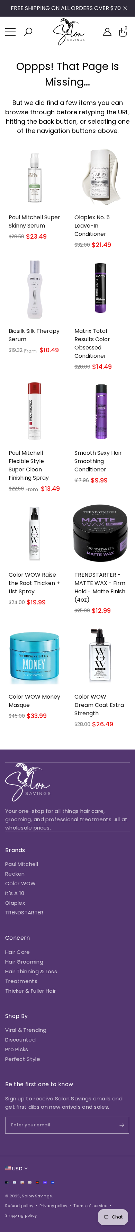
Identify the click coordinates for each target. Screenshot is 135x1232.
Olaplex (15, 902)
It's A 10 (15, 893)
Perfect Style (22, 1059)
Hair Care (17, 952)
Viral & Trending (26, 1030)
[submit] (116, 1125)
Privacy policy (53, 1205)
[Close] (125, 8)
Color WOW (20, 883)
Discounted (20, 1039)
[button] (28, 32)
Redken (15, 873)
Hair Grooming (24, 961)
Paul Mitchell (21, 864)
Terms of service (90, 1205)
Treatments (21, 981)
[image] (27, 782)
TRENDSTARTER (24, 912)
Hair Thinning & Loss (31, 971)
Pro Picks (16, 1049)
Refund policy (19, 1205)
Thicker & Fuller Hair (30, 990)
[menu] (10, 32)
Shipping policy (21, 1215)
